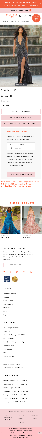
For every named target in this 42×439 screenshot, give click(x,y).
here (27, 437)
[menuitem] (3, 16)
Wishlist (21, 422)
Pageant (6, 315)
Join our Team (8, 345)
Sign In (21, 418)
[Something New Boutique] (11, 15)
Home (4, 22)
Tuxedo (6, 297)
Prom (5, 311)
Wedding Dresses (10, 293)
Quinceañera (8, 304)
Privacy (7, 415)
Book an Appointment (21, 118)
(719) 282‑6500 (9, 338)
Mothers (6, 308)
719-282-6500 (7, 184)
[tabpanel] (21, 56)
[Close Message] (40, 3)
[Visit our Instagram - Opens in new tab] (17, 271)
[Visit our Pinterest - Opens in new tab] (24, 271)
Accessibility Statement (7, 418)
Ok (40, 432)
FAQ (5, 352)
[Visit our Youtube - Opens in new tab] (31, 271)
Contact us (7, 349)
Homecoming (8, 300)
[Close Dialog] (2, 433)
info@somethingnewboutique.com (16, 342)
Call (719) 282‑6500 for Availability (21, 124)
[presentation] (10, 220)
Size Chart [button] (5, 105)
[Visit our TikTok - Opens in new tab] (11, 271)
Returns (35, 415)
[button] (3, 16)
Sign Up (34, 418)
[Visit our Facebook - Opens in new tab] (4, 271)
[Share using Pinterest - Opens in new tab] (15, 89)
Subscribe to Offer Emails (13, 368)
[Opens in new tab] (6, 279)
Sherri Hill (13, 22)
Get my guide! (16, 265)
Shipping (21, 415)
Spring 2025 (24, 22)
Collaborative (8, 356)
